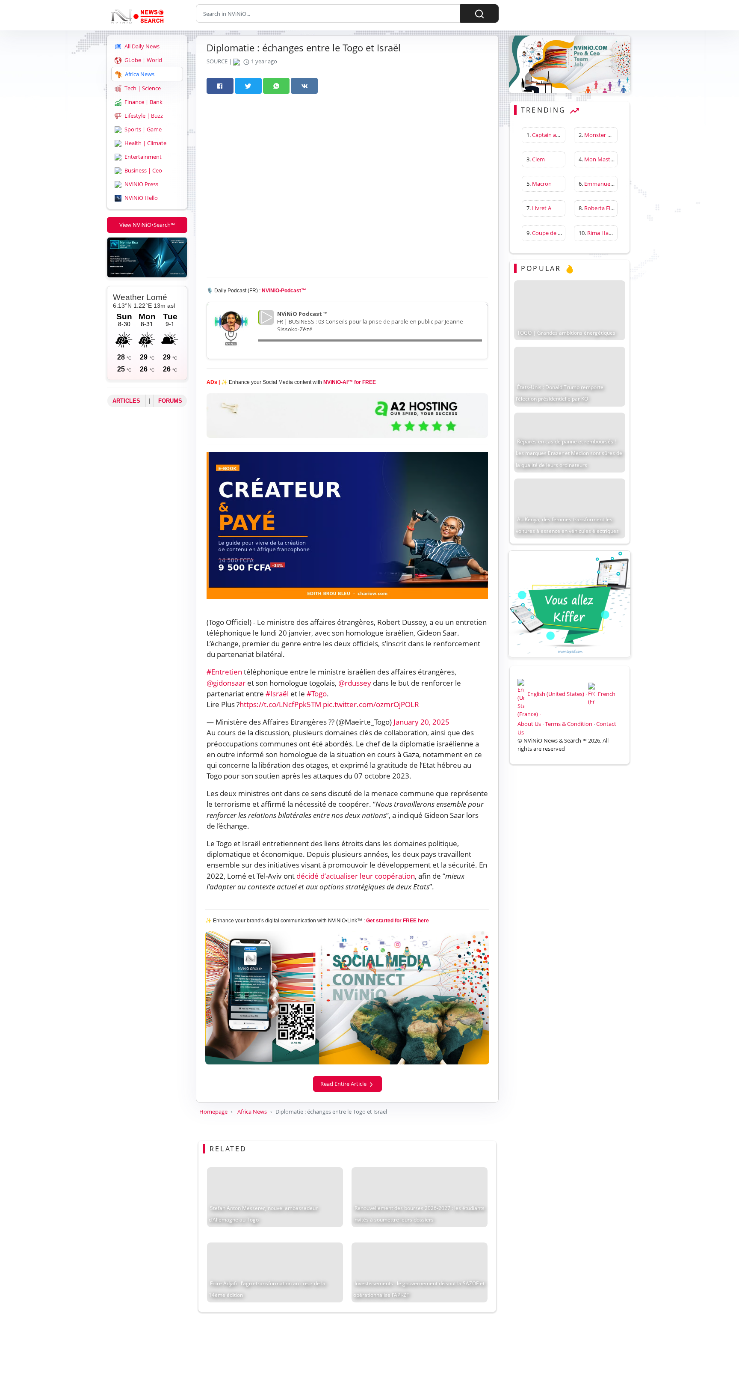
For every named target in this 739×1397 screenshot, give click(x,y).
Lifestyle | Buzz (143, 115)
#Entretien (224, 672)
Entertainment (142, 157)
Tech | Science (142, 88)
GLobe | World (142, 60)
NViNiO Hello (140, 198)
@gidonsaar (226, 683)
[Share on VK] (304, 86)
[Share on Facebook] (220, 86)
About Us (529, 724)
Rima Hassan (603, 233)
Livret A (541, 208)
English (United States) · (557, 694)
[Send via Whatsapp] (276, 86)
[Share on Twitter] (248, 86)
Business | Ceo (142, 170)
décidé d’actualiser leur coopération (355, 876)
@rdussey (354, 683)
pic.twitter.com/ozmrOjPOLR (371, 704)
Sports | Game (142, 129)
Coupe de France (553, 233)
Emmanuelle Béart (607, 183)
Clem (538, 159)
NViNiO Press (140, 184)
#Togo (317, 693)
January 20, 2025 (421, 722)
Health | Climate (144, 143)
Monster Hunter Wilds (612, 135)
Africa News (139, 74)
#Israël (277, 693)
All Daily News (141, 46)
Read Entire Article (344, 1084)
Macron (542, 183)
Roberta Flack (601, 208)
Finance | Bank (143, 102)
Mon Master (599, 159)
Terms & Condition (568, 724)
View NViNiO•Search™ (147, 225)
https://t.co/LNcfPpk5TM (280, 704)
